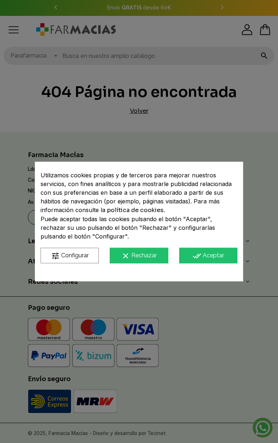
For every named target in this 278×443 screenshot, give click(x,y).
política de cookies (135, 210)
